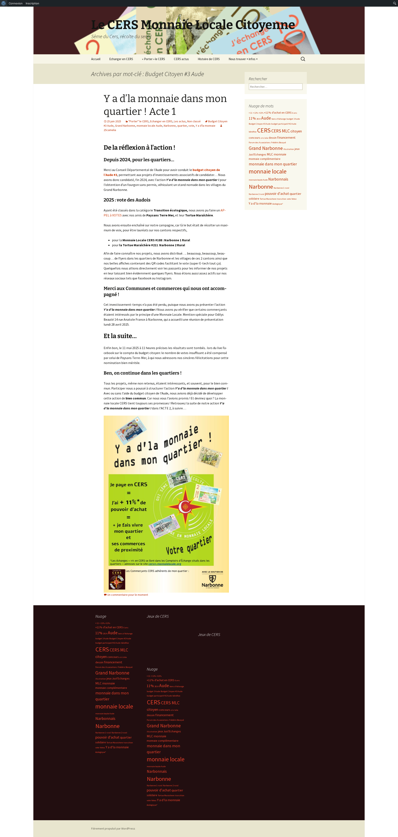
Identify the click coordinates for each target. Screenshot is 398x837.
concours (254, 138)
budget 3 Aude (293, 119)
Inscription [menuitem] (32, 3)
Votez (294, 199)
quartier (182, 125)
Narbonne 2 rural (256, 194)
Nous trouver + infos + (243, 59)
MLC (270, 154)
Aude (266, 118)
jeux (297, 149)
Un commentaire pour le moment (127, 595)
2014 (258, 119)
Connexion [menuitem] (16, 3)
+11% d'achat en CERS (278, 112)
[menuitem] (3, 3)
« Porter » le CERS (153, 59)
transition (281, 199)
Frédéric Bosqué (278, 142)
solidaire (254, 198)
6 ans (294, 113)
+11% (261, 113)
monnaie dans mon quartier (273, 163)
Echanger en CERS (121, 59)
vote (191, 125)
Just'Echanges (257, 154)
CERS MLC (280, 131)
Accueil (95, 59)
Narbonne (170, 125)
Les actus (180, 121)
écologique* (277, 204)
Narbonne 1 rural (281, 188)
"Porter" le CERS (139, 121)
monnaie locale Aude (149, 125)
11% (252, 118)
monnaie (280, 154)
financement (286, 137)
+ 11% (255, 113)
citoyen (296, 131)
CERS (264, 130)
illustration (288, 149)
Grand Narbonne (125, 125)
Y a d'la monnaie (205, 125)
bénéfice (252, 131)
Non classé (194, 121)
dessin (273, 138)
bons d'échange (279, 119)
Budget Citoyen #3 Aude (260, 124)
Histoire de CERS (209, 59)
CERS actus (181, 59)
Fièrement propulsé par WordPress (113, 828)
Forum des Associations (260, 142)
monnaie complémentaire (264, 159)
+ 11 (250, 113)
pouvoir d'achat (277, 193)
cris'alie (264, 138)
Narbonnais (278, 179)
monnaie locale (267, 171)
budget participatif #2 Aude (283, 124)
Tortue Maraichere (268, 199)
